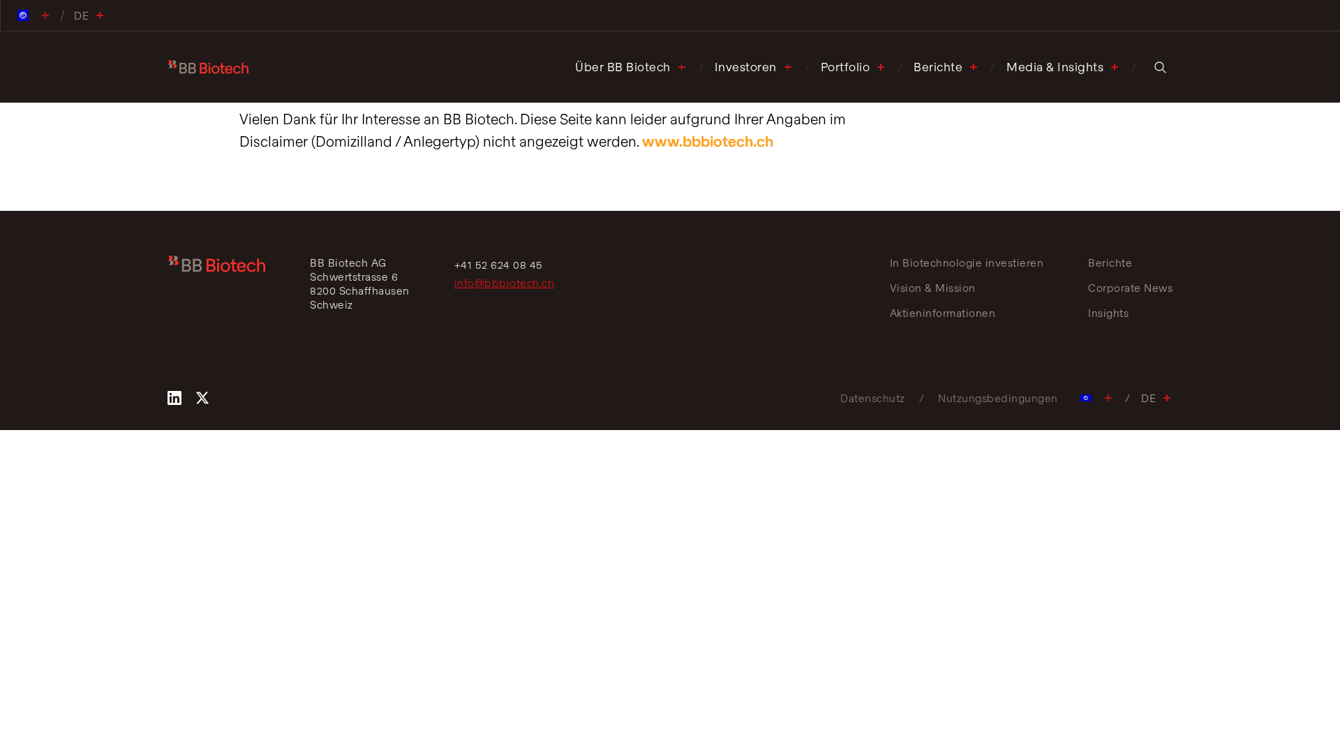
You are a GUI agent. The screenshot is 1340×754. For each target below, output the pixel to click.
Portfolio (845, 66)
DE (1148, 398)
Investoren (746, 66)
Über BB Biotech (623, 66)
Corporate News (1130, 287)
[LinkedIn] (174, 398)
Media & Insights (1054, 66)
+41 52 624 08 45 (498, 264)
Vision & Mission (933, 287)
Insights (1108, 312)
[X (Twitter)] (202, 398)
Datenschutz (872, 398)
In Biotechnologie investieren (967, 262)
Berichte (938, 66)
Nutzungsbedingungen (998, 398)
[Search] (1159, 67)
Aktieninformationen (943, 312)
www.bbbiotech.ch (707, 141)
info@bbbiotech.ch (504, 282)
